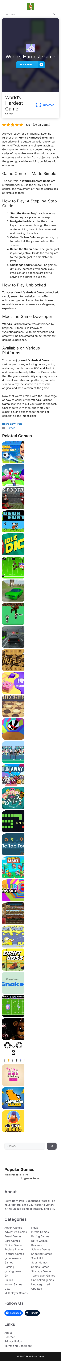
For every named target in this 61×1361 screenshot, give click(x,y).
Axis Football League (30, 508)
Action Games (13, 1227)
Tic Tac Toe (30, 854)
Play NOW (26, 64)
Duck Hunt (30, 531)
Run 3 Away (30, 785)
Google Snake (30, 992)
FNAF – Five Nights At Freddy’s (30, 1038)
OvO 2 (30, 1061)
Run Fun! (30, 485)
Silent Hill (37, 1258)
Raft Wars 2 (30, 946)
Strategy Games (41, 1271)
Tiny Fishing (30, 1130)
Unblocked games (42, 1280)
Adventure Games (15, 1231)
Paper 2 (31, 692)
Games (11, 428)
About (8, 1332)
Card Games (12, 1240)
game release (12, 1258)
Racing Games (40, 1236)
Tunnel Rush (30, 738)
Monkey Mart (30, 877)
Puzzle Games (40, 1231)
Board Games (12, 1236)
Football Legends (30, 462)
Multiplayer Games (16, 1293)
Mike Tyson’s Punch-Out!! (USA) (30, 623)
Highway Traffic (30, 646)
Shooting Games (41, 1253)
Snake (30, 831)
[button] (54, 14)
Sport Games (39, 1262)
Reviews (36, 1245)
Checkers (30, 715)
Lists (7, 1288)
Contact (9, 1337)
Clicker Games (13, 1245)
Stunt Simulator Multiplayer (30, 600)
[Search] (52, 1146)
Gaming (9, 1266)
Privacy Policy (13, 1341)
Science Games (40, 1249)
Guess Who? (30, 808)
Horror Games (13, 1284)
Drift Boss (30, 969)
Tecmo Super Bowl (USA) (30, 1015)
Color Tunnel (30, 900)
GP (6, 1275)
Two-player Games (43, 1275)
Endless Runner (14, 1249)
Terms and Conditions (18, 1345)
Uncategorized (40, 1284)
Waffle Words (30, 669)
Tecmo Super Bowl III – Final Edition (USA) (30, 577)
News (34, 1227)
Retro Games (39, 1240)
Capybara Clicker (30, 1107)
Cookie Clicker (30, 923)
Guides (8, 1280)
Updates (36, 1288)
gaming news (12, 1271)
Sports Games (40, 1266)
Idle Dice (30, 554)
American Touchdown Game (30, 761)
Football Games (14, 1253)
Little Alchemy (30, 1084)
